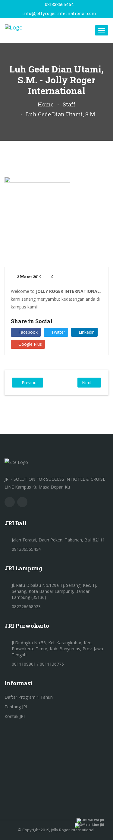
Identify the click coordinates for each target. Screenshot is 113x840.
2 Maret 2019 (28, 276)
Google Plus (29, 344)
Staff (69, 104)
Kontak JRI (15, 716)
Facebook (27, 332)
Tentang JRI (16, 707)
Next (86, 382)
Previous (30, 382)
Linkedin (86, 332)
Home (46, 104)
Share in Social (31, 321)
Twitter (57, 332)
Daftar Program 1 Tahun (29, 697)
